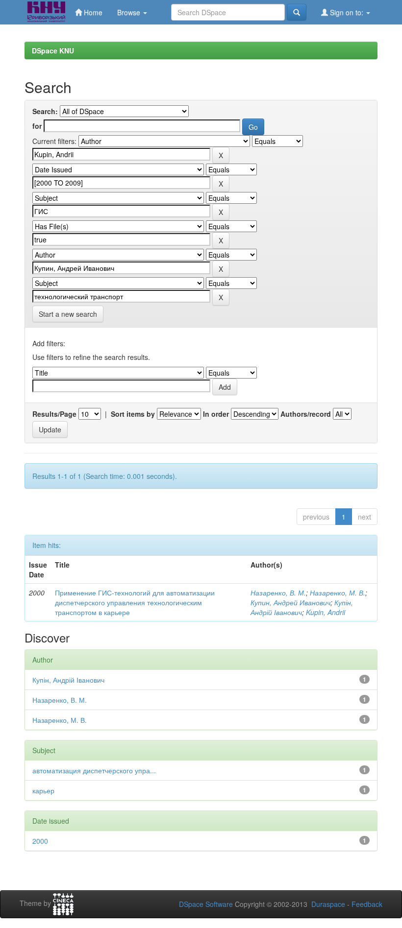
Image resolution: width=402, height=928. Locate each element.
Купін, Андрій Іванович (302, 607)
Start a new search (68, 314)
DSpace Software (206, 904)
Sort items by (133, 414)
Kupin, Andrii (325, 612)
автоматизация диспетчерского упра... (94, 770)
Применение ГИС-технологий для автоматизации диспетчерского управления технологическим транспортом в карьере (135, 602)
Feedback (367, 904)
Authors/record (305, 414)
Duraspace (328, 904)
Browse (129, 12)
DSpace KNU (53, 50)
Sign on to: (346, 12)
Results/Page (54, 414)
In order (216, 414)
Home (92, 12)
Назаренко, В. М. (278, 592)
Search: (45, 111)
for (37, 126)
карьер (43, 790)
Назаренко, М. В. (337, 592)
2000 (40, 841)
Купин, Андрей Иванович (290, 602)
